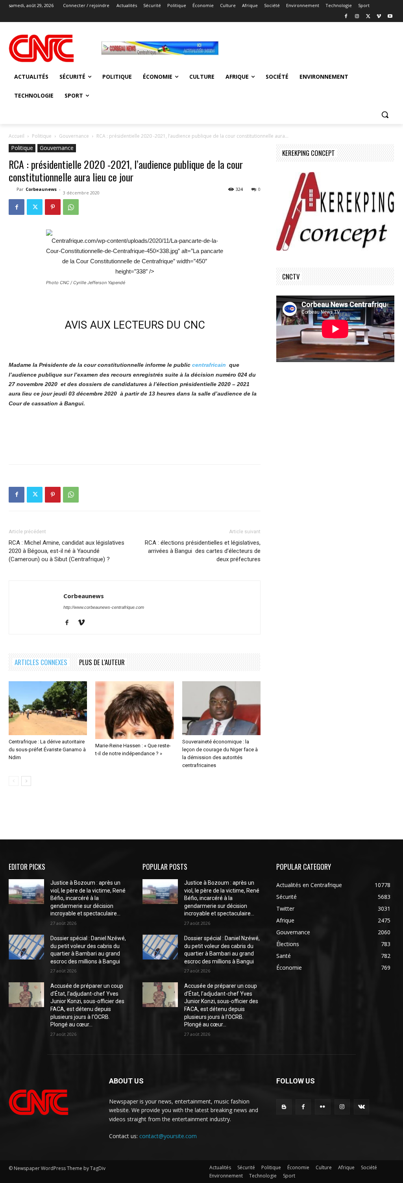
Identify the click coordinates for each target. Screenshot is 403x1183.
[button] (384, 114)
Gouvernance (74, 136)
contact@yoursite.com (168, 1136)
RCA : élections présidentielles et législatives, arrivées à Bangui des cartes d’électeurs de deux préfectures (203, 551)
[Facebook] (346, 16)
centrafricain (209, 365)
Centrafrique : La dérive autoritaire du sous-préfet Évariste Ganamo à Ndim (47, 749)
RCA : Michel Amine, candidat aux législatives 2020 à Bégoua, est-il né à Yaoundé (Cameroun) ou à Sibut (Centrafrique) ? (66, 551)
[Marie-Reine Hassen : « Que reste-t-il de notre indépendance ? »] (134, 710)
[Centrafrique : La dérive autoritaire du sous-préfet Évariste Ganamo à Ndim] (48, 708)
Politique (42, 136)
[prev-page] (13, 781)
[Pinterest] (53, 207)
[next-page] (26, 781)
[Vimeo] (378, 16)
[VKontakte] (361, 1107)
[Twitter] (368, 16)
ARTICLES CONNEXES (41, 662)
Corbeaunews (41, 189)
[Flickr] (322, 1107)
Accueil (16, 136)
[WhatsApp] (71, 207)
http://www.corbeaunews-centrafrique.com (103, 607)
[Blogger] (284, 1107)
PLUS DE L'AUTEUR (102, 662)
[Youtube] (389, 16)
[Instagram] (357, 16)
